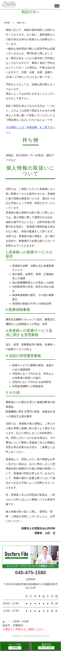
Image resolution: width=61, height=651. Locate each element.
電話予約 (46, 644)
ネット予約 (15, 644)
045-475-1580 (30, 572)
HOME (7, 23)
